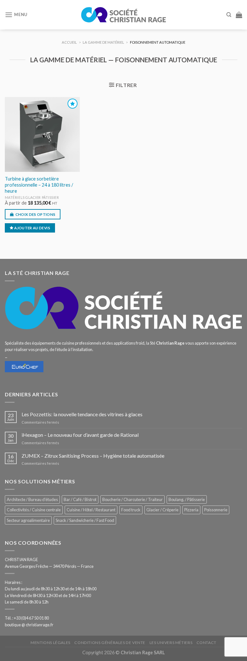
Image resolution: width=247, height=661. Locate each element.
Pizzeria (191, 509)
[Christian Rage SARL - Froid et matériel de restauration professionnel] (123, 14)
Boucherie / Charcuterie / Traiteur (132, 499)
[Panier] (239, 15)
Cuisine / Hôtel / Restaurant (91, 509)
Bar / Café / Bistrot (80, 499)
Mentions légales (50, 642)
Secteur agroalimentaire (28, 520)
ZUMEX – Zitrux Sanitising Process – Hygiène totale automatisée (93, 456)
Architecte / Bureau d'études (32, 499)
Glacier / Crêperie (162, 509)
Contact (206, 642)
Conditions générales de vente (109, 642)
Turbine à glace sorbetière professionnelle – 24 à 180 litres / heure (39, 184)
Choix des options (35, 214)
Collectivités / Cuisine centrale (34, 509)
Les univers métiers (171, 642)
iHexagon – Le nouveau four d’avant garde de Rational (80, 435)
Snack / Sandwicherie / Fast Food (85, 520)
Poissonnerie (215, 509)
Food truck (131, 509)
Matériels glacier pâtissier (32, 197)
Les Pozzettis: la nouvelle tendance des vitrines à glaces (82, 414)
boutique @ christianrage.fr (29, 624)
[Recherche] (228, 15)
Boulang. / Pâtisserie (187, 499)
